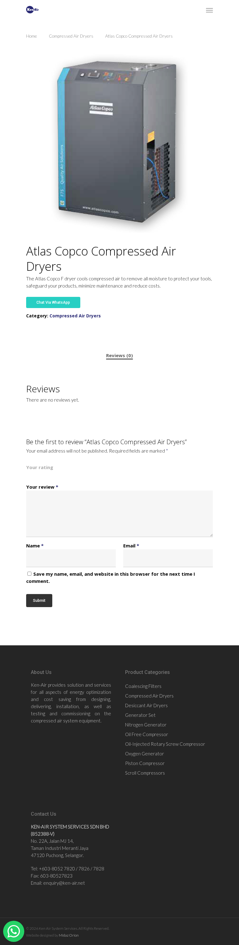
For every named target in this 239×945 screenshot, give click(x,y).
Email (131, 545)
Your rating (39, 467)
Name (35, 545)
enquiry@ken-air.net (64, 883)
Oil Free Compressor (146, 734)
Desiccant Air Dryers (146, 705)
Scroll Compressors (145, 773)
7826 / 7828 (91, 868)
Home (31, 36)
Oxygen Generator (144, 753)
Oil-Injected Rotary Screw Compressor (165, 744)
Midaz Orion (69, 935)
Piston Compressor (145, 763)
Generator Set (140, 715)
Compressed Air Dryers (71, 36)
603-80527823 (56, 875)
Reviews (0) (119, 355)
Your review (42, 487)
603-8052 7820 (58, 868)
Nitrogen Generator (145, 724)
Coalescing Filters (143, 686)
